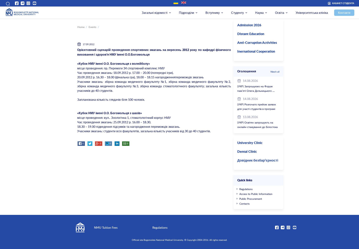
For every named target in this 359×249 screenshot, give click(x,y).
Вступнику (212, 13)
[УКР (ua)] (176, 2)
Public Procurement (250, 199)
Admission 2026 (249, 25)
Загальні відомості (155, 13)
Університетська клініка (312, 13)
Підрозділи (186, 13)
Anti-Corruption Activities (257, 43)
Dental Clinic (247, 152)
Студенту (237, 13)
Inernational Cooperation (256, 51)
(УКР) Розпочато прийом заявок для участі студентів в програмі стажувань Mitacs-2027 (256, 109)
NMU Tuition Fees (106, 227)
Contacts (244, 203)
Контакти (344, 13)
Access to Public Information (255, 194)
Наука (259, 13)
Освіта (279, 13)
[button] (7, 3)
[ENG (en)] (183, 2)
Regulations (246, 189)
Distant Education (250, 34)
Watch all (275, 71)
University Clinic (250, 143)
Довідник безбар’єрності (257, 160)
